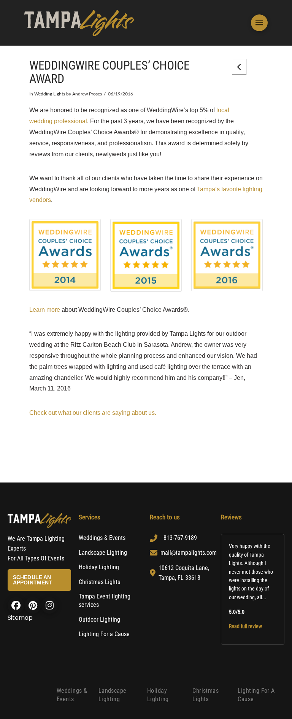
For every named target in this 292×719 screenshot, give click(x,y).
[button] (259, 22)
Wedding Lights (49, 94)
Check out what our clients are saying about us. (92, 412)
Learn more (44, 309)
